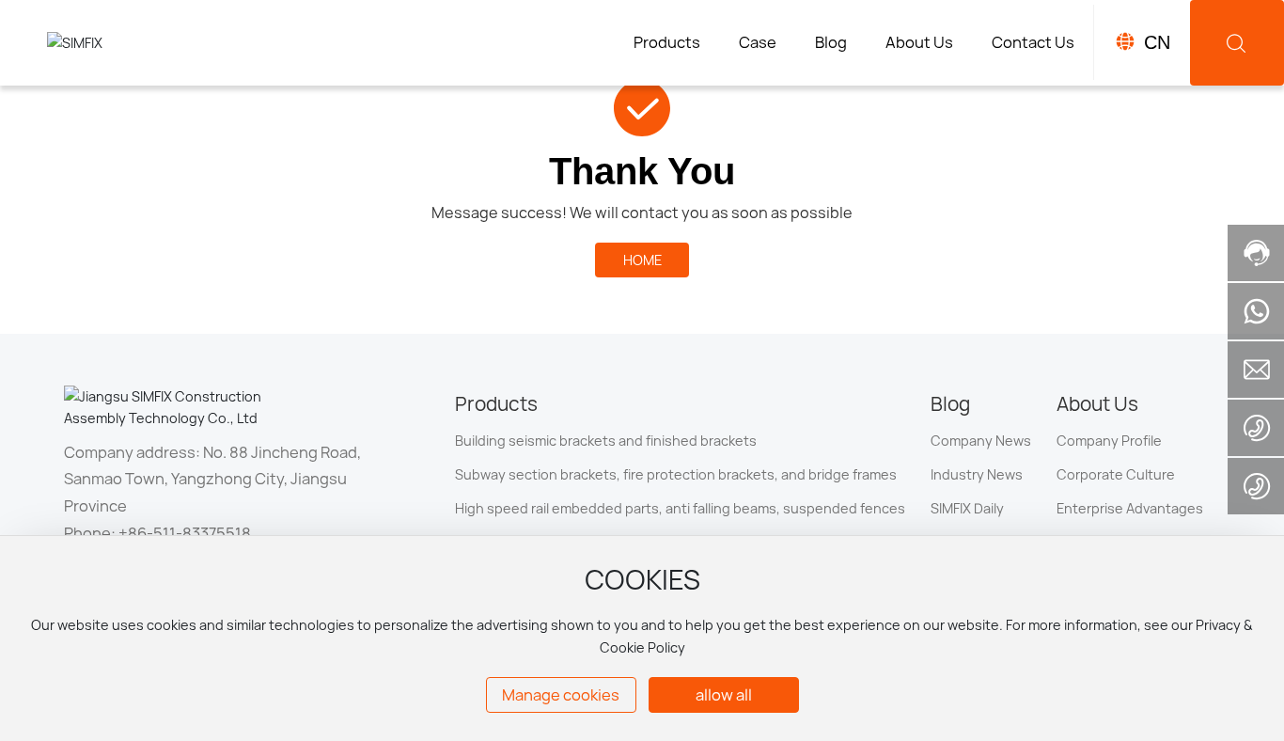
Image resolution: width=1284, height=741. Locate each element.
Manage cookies (560, 695)
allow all (724, 695)
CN (1157, 42)
